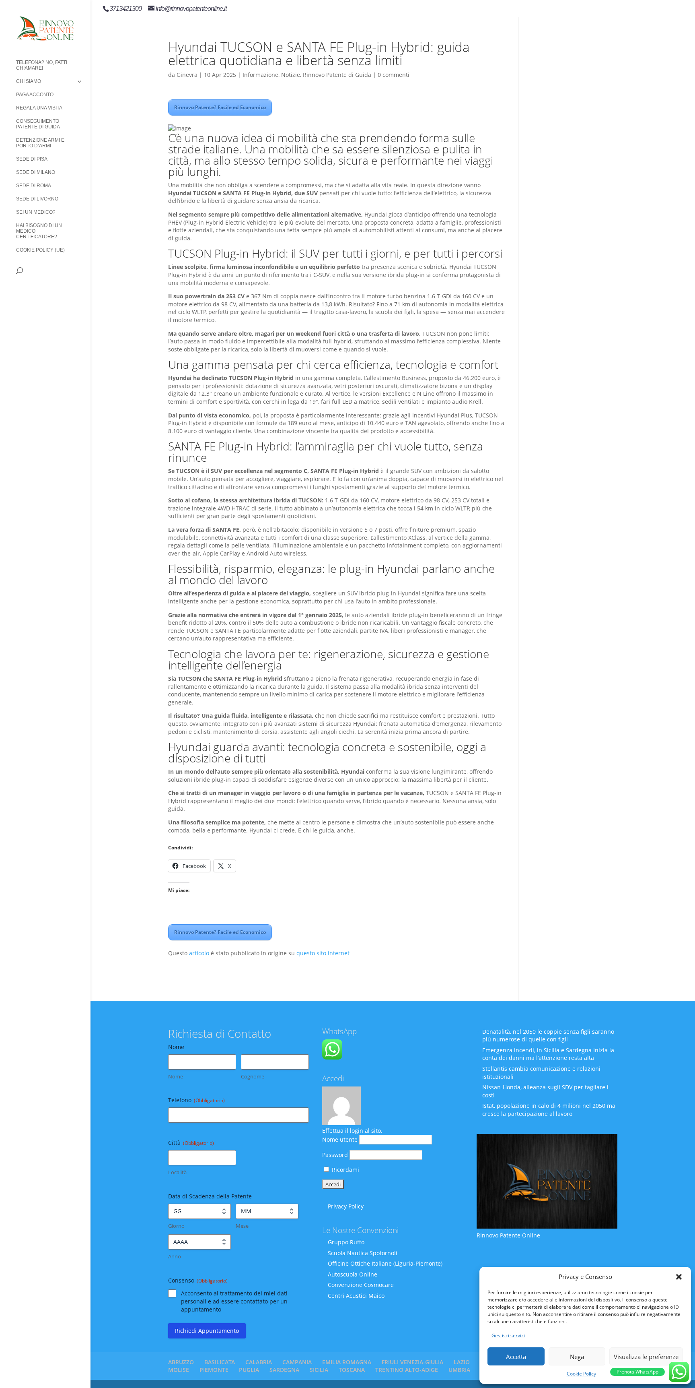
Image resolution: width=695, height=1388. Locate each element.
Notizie (290, 74)
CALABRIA (258, 1362)
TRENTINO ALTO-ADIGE (406, 1370)
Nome (175, 1076)
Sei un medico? (36, 212)
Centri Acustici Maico (356, 1295)
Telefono (196, 1100)
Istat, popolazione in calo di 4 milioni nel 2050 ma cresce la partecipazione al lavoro (548, 1109)
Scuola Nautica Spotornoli (362, 1253)
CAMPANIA (297, 1362)
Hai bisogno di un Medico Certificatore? (39, 231)
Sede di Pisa (31, 159)
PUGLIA (249, 1370)
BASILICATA (219, 1362)
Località (177, 1172)
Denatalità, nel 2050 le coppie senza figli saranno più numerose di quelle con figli (548, 1035)
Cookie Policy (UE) (40, 250)
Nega (577, 1357)
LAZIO (462, 1362)
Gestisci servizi (508, 1335)
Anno (174, 1256)
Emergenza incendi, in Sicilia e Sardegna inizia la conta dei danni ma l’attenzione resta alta (548, 1054)
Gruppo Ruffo (346, 1242)
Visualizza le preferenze (646, 1357)
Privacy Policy (346, 1206)
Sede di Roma (33, 185)
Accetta (516, 1357)
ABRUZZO (181, 1362)
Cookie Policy (581, 1373)
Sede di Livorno (37, 199)
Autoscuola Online (352, 1274)
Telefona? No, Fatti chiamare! (41, 65)
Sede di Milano (35, 172)
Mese (242, 1225)
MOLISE (178, 1370)
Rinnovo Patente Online (508, 1235)
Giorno (176, 1225)
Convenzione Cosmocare (361, 1285)
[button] (679, 1277)
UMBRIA (459, 1370)
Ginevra (187, 74)
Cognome (252, 1076)
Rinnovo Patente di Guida (337, 74)
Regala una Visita (39, 108)
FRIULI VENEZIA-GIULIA (412, 1362)
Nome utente (340, 1139)
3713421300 (125, 8)
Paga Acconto (34, 94)
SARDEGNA (284, 1370)
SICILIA (319, 1370)
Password (335, 1155)
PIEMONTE (213, 1370)
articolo (199, 953)
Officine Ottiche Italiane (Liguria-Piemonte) (385, 1263)
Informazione (260, 74)
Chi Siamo (28, 81)
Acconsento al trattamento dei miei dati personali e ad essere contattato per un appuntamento (234, 1301)
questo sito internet (323, 953)
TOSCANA (352, 1370)
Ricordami (344, 1169)
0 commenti (393, 74)
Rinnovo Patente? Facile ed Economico (220, 107)
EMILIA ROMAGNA (346, 1362)
